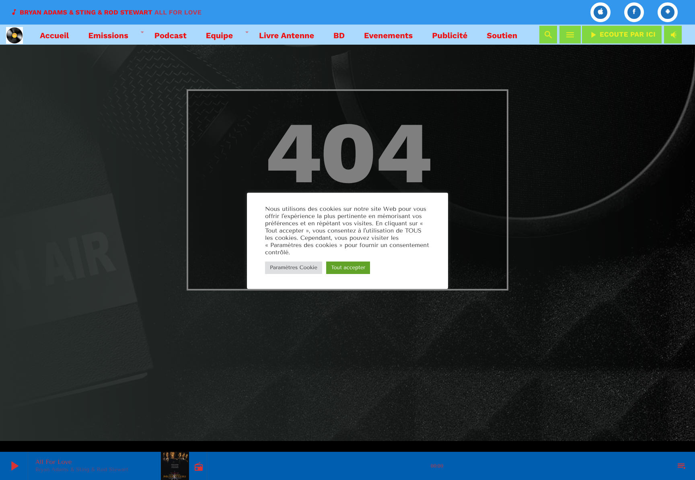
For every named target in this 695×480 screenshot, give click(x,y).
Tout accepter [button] (348, 268)
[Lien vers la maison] (14, 34)
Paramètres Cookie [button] (293, 268)
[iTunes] (600, 12)
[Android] (668, 12)
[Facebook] (634, 12)
